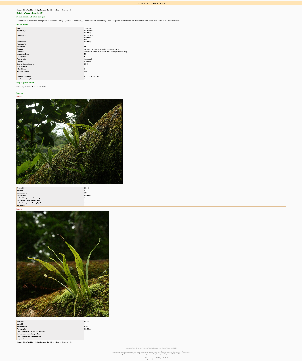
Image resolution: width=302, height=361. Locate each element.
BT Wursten (88, 30)
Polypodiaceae (40, 10)
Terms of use (151, 360)
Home (19, 10)
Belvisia (49, 10)
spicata (57, 10)
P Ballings (87, 32)
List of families (28, 10)
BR (85, 46)
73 (85, 54)
